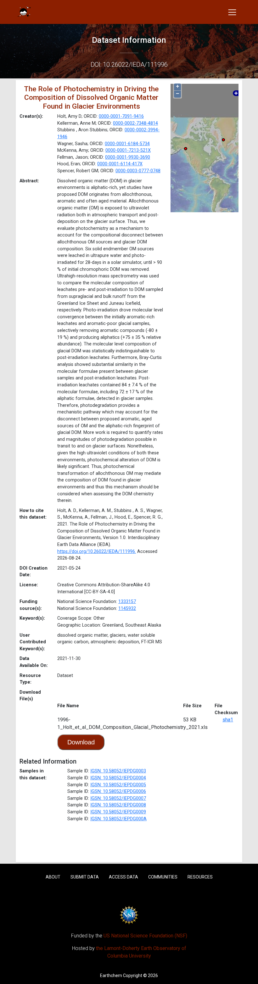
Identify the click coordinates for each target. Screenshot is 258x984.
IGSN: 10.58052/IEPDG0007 (118, 798)
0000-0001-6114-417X (120, 164)
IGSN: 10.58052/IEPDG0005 (118, 785)
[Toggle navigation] (232, 12)
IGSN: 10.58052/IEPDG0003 (118, 771)
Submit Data (84, 876)
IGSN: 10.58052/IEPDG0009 (118, 812)
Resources (200, 876)
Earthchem (111, 975)
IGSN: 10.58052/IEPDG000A (118, 819)
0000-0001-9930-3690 (127, 157)
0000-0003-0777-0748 (137, 170)
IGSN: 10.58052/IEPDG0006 (118, 791)
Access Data (123, 876)
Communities (162, 876)
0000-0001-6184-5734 (127, 143)
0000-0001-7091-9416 (121, 116)
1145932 (127, 608)
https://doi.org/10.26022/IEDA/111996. (96, 551)
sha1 (227, 720)
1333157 (127, 601)
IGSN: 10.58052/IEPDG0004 (118, 778)
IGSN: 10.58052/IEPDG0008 (118, 805)
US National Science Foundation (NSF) (145, 936)
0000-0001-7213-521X (128, 150)
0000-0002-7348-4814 (135, 123)
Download (81, 742)
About (53, 876)
